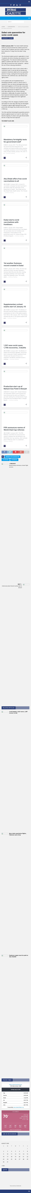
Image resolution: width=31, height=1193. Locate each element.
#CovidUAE (6, 459)
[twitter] (14, 5)
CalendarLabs (18, 1185)
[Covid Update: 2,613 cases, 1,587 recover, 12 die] (5, 828)
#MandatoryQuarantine (12, 456)
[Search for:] (15, 21)
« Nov (3, 1165)
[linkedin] (17, 5)
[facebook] (10, 5)
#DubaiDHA (14, 459)
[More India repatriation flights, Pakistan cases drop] (5, 950)
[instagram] (20, 5)
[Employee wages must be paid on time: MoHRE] (5, 1072)
